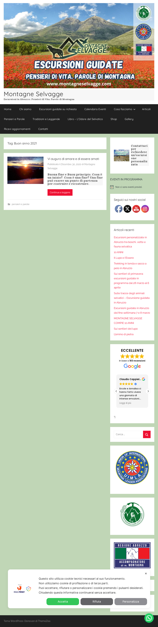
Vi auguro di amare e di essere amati (73, 159)
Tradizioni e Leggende (46, 119)
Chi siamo (25, 109)
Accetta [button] (63, 601)
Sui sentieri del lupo (126, 328)
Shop (114, 119)
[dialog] (79, 588)
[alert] (132, 187)
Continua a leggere (60, 192)
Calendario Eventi (95, 109)
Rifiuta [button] (97, 601)
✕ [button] (146, 573)
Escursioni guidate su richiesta (58, 109)
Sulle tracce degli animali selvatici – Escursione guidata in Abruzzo (132, 298)
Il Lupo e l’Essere (124, 257)
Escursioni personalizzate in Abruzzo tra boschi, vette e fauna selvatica (130, 242)
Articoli (146, 109)
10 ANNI (118, 252)
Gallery (129, 119)
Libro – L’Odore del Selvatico (85, 119)
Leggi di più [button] (125, 403)
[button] (148, 391)
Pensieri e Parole (14, 119)
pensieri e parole (20, 204)
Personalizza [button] (131, 601)
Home (7, 109)
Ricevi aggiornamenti (17, 129)
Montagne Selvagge (33, 94)
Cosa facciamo (123, 109)
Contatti (43, 129)
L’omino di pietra (123, 334)
